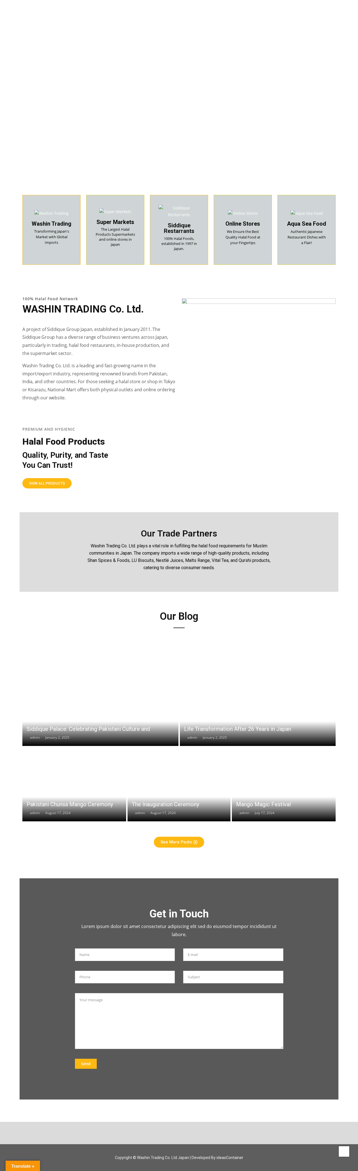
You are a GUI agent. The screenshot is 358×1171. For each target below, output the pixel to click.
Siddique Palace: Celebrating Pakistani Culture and (88, 729)
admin (35, 737)
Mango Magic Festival (263, 804)
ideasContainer (229, 1157)
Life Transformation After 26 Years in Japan (237, 729)
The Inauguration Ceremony (165, 804)
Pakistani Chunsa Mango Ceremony (70, 804)
